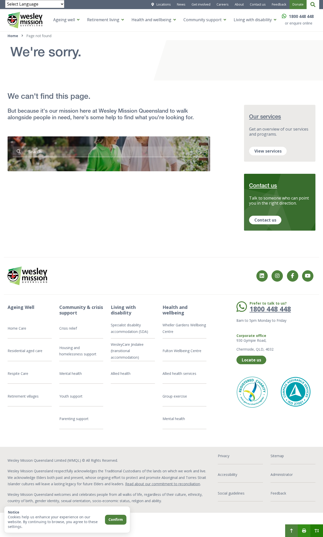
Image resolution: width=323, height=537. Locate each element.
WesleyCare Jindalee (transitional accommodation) (127, 351)
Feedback (279, 4)
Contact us (258, 4)
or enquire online (298, 23)
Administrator (282, 474)
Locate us (251, 360)
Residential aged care (25, 350)
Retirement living (103, 19)
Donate (298, 4)
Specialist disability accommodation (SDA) (129, 328)
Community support (202, 19)
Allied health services (179, 373)
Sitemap (277, 455)
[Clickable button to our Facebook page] (277, 276)
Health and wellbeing (151, 19)
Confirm (116, 519)
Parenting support (74, 418)
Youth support (71, 396)
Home (13, 35)
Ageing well (64, 19)
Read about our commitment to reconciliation (162, 483)
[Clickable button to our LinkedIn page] (262, 276)
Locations (163, 4)
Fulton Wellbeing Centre (182, 350)
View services (268, 151)
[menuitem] (291, 530)
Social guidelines (231, 493)
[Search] (313, 4)
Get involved (201, 4)
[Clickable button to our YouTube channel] (307, 276)
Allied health (120, 373)
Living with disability (253, 19)
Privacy (223, 455)
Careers (223, 4)
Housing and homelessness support (77, 351)
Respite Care (18, 373)
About (239, 4)
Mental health (70, 373)
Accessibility (227, 474)
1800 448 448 (301, 16)
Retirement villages (23, 396)
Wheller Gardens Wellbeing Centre (184, 328)
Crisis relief (68, 328)
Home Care (17, 328)
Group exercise (175, 396)
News (181, 4)
